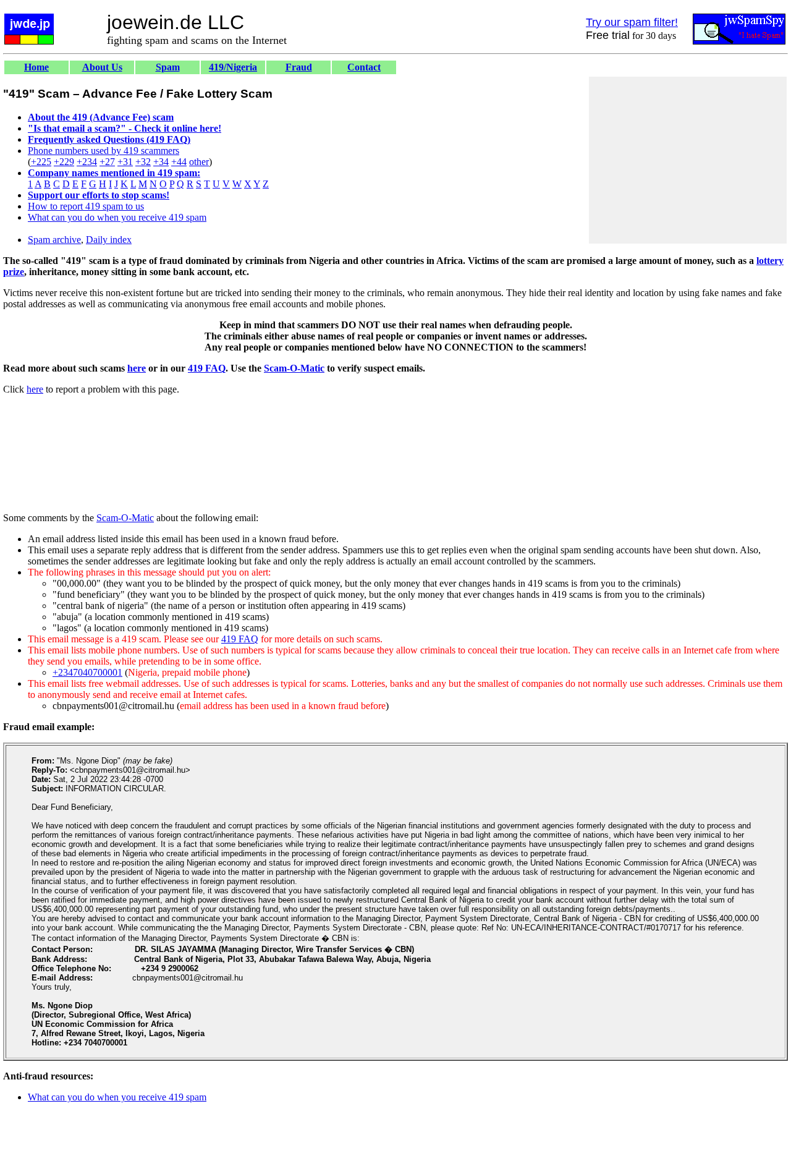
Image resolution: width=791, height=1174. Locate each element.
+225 (41, 161)
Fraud (299, 67)
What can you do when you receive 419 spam (117, 217)
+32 (143, 161)
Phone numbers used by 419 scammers (103, 150)
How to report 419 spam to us (86, 206)
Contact (364, 67)
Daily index (109, 239)
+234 (87, 161)
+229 (64, 161)
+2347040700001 (87, 672)
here (136, 368)
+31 (125, 161)
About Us (102, 67)
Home (36, 67)
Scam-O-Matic (294, 368)
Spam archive (54, 239)
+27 (107, 161)
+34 (161, 161)
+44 (179, 161)
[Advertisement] (687, 160)
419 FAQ (207, 368)
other (199, 161)
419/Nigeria (233, 67)
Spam (168, 67)
